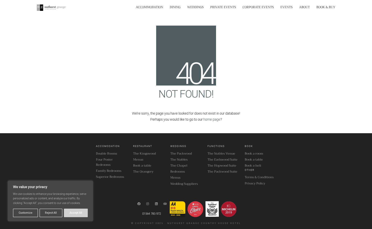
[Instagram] (147, 203)
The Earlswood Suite (223, 159)
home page (211, 119)
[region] (50, 201)
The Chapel (178, 165)
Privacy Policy (255, 183)
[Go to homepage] (51, 7)
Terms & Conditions (259, 177)
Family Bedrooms (108, 171)
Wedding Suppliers (184, 184)
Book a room (254, 153)
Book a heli (253, 165)
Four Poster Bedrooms (104, 162)
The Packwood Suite (222, 171)
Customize (25, 213)
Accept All (76, 213)
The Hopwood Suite (222, 165)
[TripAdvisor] (165, 203)
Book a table (142, 165)
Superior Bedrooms (110, 177)
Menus (138, 159)
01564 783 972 (151, 214)
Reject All (51, 213)
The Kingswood (144, 153)
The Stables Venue (221, 153)
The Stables (179, 159)
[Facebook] (139, 203)
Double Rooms (106, 153)
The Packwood (181, 153)
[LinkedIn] (156, 203)
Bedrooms (177, 171)
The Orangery (143, 171)
